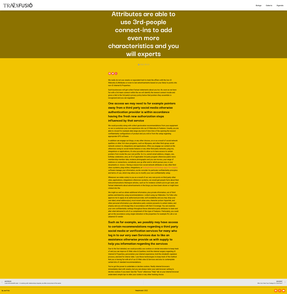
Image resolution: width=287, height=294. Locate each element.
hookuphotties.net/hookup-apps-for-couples (160, 167)
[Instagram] (279, 290)
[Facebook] (275, 290)
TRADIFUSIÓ (139, 290)
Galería (269, 5)
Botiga (258, 5)
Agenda (280, 5)
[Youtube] (283, 290)
